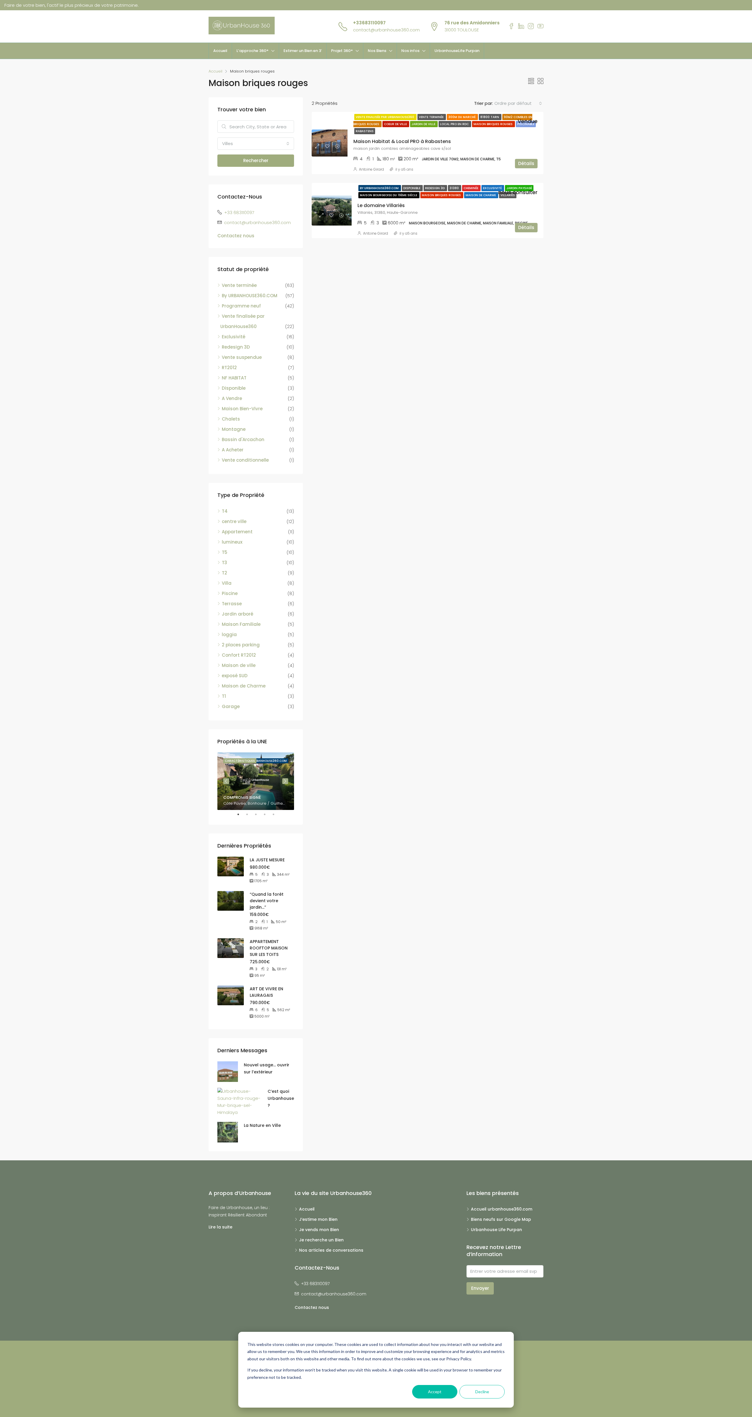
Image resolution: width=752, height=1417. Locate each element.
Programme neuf (241, 306)
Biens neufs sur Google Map (501, 1219)
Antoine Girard (371, 169)
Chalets (231, 419)
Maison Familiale (241, 624)
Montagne (234, 429)
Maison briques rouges (493, 124)
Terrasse (232, 604)
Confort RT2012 (239, 655)
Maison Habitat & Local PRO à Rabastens (402, 141)
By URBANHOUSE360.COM (380, 188)
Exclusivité (493, 188)
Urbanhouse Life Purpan (496, 1230)
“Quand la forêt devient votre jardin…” (266, 900)
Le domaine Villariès (381, 205)
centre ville (234, 521)
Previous (226, 781)
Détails (526, 163)
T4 (225, 511)
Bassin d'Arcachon (243, 439)
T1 (224, 696)
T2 (224, 573)
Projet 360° (342, 50)
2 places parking (241, 645)
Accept (435, 1391)
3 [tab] (259, 814)
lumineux (232, 542)
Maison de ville (239, 665)
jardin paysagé (519, 188)
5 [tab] (276, 814)
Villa (226, 583)
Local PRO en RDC (455, 124)
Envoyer (480, 1288)
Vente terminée (431, 117)
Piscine (230, 593)
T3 (224, 562)
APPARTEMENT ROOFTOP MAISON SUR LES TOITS (269, 948)
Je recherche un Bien (321, 1240)
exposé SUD (235, 676)
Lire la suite (220, 1227)
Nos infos (410, 50)
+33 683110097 (239, 212)
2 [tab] (250, 814)
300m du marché (462, 117)
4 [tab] (268, 814)
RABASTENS (365, 131)
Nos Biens (377, 50)
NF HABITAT (234, 378)
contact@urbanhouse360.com (386, 30)
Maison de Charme (481, 195)
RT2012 (229, 367)
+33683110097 (369, 23)
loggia (229, 634)
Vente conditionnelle (245, 460)
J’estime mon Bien (318, 1219)
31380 (454, 188)
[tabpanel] (255, 781)
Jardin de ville (424, 124)
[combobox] (518, 103)
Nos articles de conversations (331, 1250)
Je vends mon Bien (319, 1230)
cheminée (471, 188)
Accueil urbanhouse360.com (501, 1209)
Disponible (412, 188)
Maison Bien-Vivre (242, 409)
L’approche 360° (252, 50)
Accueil (220, 50)
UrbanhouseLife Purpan (456, 50)
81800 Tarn (490, 117)
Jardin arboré (237, 614)
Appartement (237, 532)
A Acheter (233, 450)
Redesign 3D (435, 188)
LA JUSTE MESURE (267, 860)
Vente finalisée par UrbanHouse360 (385, 117)
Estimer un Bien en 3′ (302, 50)
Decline (482, 1391)
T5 (224, 552)
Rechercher (255, 160)
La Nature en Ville (262, 1125)
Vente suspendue (242, 357)
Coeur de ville (396, 124)
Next (285, 781)
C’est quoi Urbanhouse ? (281, 1098)
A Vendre (232, 398)
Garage (231, 706)
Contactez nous (235, 236)
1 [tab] (241, 814)
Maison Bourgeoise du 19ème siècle (389, 195)
